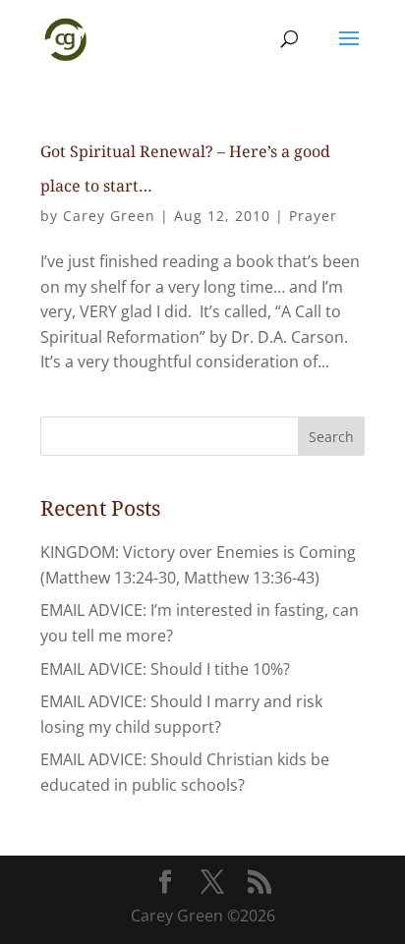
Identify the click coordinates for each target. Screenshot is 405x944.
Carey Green (109, 215)
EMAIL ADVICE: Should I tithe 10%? (165, 669)
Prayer (313, 215)
